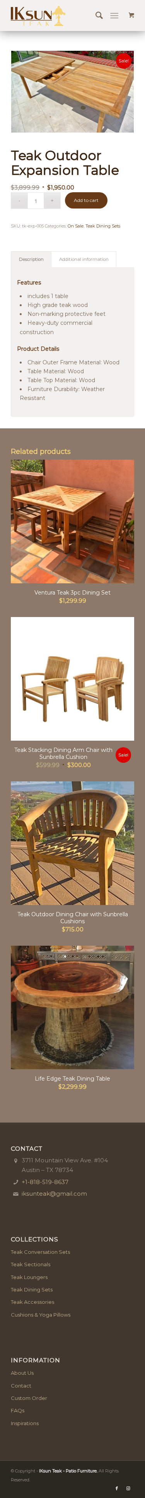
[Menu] (114, 15)
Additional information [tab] (84, 259)
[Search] (95, 15)
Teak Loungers (29, 1277)
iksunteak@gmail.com (54, 1193)
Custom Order (29, 1398)
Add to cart (86, 200)
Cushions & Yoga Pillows (40, 1315)
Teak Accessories (32, 1302)
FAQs (17, 1410)
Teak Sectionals (30, 1264)
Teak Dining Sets (102, 226)
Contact (21, 1386)
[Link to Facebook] (117, 1488)
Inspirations (25, 1423)
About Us (22, 1373)
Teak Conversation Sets (40, 1252)
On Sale (76, 226)
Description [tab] (31, 259)
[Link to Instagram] (128, 1488)
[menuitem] (95, 15)
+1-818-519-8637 (45, 1182)
